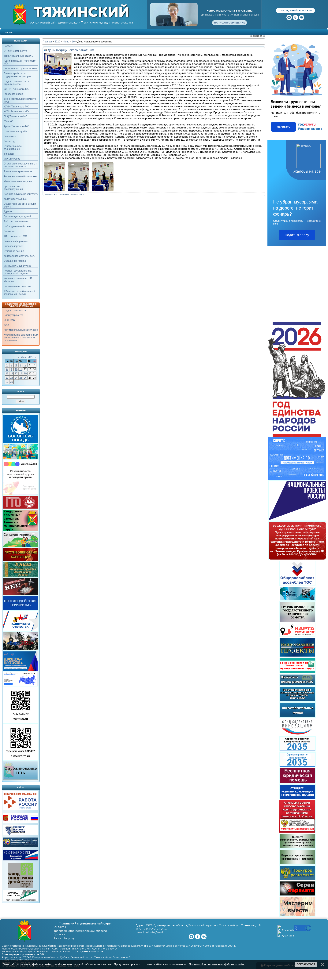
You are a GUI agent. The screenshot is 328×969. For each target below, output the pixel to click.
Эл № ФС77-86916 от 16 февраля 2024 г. (213, 945)
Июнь (66, 41)
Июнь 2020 (27, 357)
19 (25, 373)
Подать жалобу (297, 235)
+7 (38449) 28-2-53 (154, 929)
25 (20, 377)
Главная (8, 32)
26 (25, 377)
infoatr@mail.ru (155, 932)
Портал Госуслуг (64, 938)
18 (20, 373)
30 (11, 381)
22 (7, 377)
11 (20, 369)
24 (16, 377)
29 (7, 381)
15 (7, 373)
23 (11, 377)
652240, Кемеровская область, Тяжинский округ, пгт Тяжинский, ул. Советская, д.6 (203, 925)
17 (16, 373)
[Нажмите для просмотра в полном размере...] (55, 190)
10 (16, 369)
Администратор (77, 194)
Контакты (59, 927)
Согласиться (306, 964)
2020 (57, 41)
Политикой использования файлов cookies (217, 964)
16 (11, 373)
